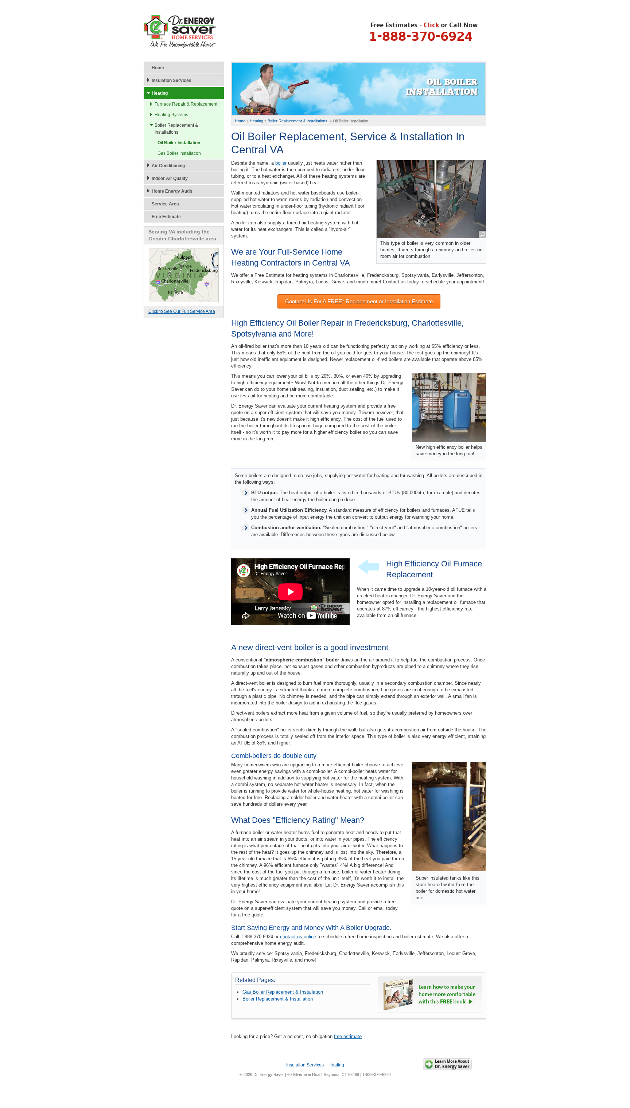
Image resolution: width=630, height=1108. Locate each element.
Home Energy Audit (172, 191)
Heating (160, 93)
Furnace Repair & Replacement (186, 104)
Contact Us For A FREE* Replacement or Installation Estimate (359, 301)
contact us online (298, 936)
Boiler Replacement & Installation (277, 999)
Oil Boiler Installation (179, 142)
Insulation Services (171, 80)
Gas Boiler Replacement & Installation (282, 992)
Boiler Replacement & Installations (176, 129)
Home (158, 67)
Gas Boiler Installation (179, 153)
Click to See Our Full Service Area (181, 311)
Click (431, 25)
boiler (281, 163)
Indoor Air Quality (170, 178)
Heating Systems (171, 114)
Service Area (165, 204)
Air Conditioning (168, 165)
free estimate (348, 1036)
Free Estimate (166, 216)
